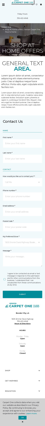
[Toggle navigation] (3, 4)
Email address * (9, 206)
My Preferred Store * (11, 236)
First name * (8, 137)
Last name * (7, 153)
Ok (22, 418)
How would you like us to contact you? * (19, 176)
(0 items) (41, 4)
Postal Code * (8, 221)
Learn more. (31, 413)
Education (10, 391)
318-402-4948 (22, 18)
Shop (7, 370)
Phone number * (9, 190)
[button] (32, 4)
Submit (22, 294)
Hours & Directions (23, 324)
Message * (7, 251)
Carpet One (6, 27)
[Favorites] (36, 4)
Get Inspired (11, 381)
